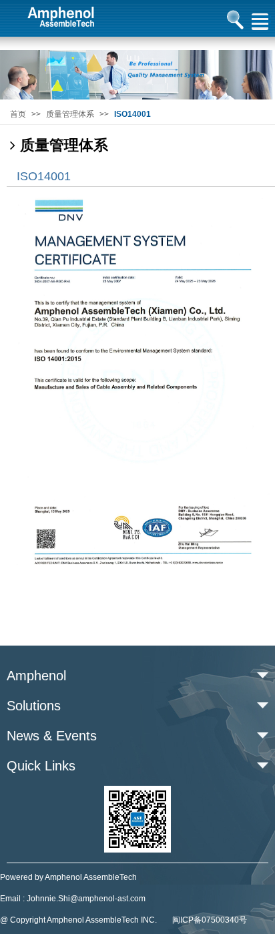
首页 (18, 114)
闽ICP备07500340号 (209, 920)
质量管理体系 (70, 114)
